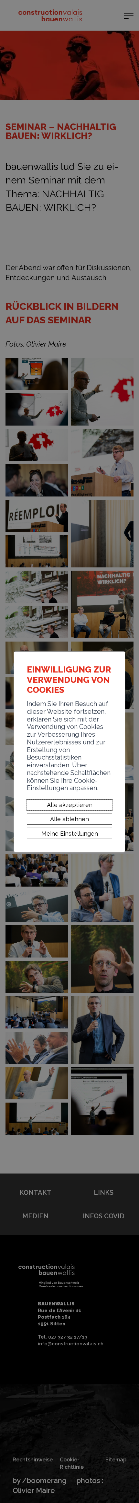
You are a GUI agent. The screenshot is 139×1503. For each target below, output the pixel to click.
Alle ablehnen (69, 819)
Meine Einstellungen (69, 833)
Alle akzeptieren (69, 804)
